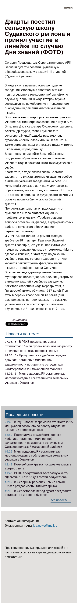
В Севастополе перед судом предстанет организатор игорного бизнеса (38, 493)
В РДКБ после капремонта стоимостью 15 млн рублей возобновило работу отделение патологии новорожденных (39, 426)
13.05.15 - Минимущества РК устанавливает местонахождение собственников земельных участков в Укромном (36, 378)
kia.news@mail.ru (45, 525)
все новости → (61, 500)
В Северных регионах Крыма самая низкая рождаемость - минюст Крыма (35, 484)
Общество (19, 319)
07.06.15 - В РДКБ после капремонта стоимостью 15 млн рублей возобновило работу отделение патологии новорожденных (38, 346)
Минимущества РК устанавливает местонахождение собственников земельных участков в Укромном (36, 455)
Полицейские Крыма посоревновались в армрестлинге (38, 466)
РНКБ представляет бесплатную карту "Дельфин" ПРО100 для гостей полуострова (36, 475)
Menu (68, 6)
